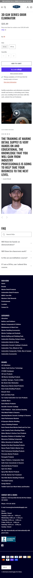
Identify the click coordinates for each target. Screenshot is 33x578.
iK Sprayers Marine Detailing (10, 421)
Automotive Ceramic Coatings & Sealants (14, 345)
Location (4, 304)
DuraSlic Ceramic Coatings (9, 406)
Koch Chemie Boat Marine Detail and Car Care (15, 427)
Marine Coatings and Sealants (10, 333)
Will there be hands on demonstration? (10, 243)
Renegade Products (7, 457)
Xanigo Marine (6, 483)
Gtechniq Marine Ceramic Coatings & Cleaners (16, 415)
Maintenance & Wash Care (9, 327)
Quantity (4, 52)
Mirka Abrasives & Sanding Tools (11, 442)
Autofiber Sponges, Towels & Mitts (12, 380)
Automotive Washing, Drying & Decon (13, 339)
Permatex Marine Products (9, 454)
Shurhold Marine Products (9, 466)
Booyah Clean (5, 392)
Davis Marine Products (8, 403)
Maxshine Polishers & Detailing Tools (13, 436)
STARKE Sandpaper (7, 371)
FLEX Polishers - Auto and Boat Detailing (14, 409)
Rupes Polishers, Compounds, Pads (12, 460)
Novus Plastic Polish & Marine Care (12, 448)
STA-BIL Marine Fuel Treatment (11, 475)
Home (3, 283)
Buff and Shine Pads (7, 395)
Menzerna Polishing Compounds (11, 439)
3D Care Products (6, 374)
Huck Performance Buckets (10, 418)
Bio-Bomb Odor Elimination (9, 383)
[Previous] (2, 217)
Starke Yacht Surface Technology (12, 368)
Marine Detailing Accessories (10, 330)
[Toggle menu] (2, 7)
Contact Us (4, 307)
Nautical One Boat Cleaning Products (13, 445)
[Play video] (16, 113)
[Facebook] (2, 545)
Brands (3, 286)
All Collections (5, 365)
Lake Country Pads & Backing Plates (12, 430)
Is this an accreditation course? (14, 258)
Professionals (5, 301)
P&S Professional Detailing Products (12, 451)
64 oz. (12, 47)
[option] (16, 173)
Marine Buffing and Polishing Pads (12, 336)
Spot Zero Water (6, 469)
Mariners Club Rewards (8, 298)
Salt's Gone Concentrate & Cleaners (12, 463)
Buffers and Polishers (8, 321)
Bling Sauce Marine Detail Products (12, 386)
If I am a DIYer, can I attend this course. (14, 265)
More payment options (16, 73)
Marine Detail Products (8, 289)
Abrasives (4, 318)
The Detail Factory (7, 481)
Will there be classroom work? (13, 251)
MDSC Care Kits (6, 295)
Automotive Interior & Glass (10, 342)
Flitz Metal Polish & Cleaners (10, 412)
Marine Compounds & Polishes (11, 324)
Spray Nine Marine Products (10, 472)
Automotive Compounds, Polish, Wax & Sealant (16, 351)
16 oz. (5, 47)
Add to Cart (16, 63)
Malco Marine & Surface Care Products (13, 433)
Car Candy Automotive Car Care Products (14, 398)
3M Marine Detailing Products (10, 377)
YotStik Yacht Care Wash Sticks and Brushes (15, 486)
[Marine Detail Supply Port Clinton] (16, 7)
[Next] (7, 217)
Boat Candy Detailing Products (11, 389)
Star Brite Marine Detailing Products (12, 478)
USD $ (5, 567)
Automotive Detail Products (10, 292)
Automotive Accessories (9, 354)
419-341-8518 (10, 504)
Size (2, 43)
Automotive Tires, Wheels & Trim (11, 348)
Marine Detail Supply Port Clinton (13, 572)
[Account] (27, 7)
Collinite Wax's (5, 401)
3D (4, 37)
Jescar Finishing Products (9, 424)
